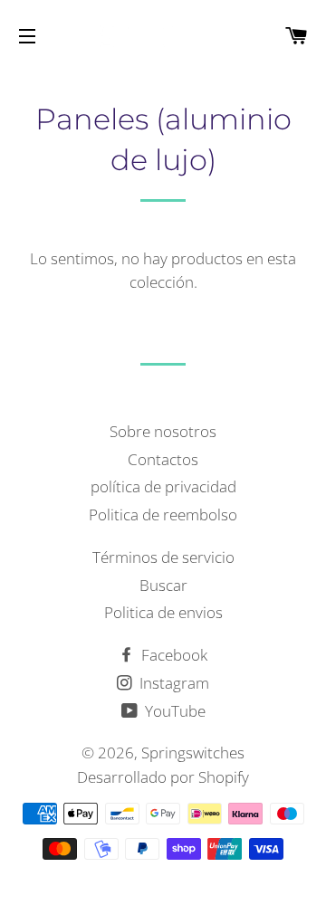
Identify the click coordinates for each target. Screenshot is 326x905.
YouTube (173, 710)
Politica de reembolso (163, 514)
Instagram (172, 682)
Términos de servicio (163, 557)
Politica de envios (163, 612)
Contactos (163, 459)
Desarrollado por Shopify (163, 777)
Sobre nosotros (163, 431)
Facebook (172, 654)
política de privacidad (163, 486)
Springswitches (192, 752)
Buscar (163, 585)
